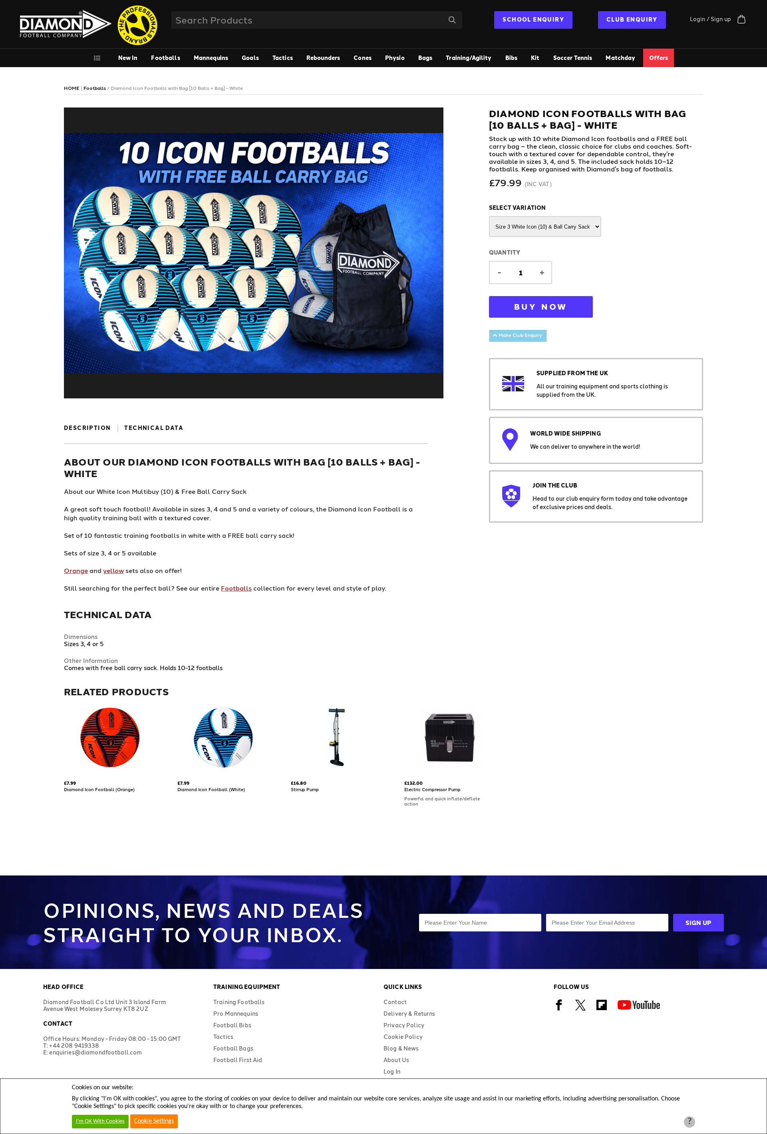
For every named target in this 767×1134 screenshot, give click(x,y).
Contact (395, 1002)
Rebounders (323, 57)
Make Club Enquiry (519, 335)
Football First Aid (237, 1059)
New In (128, 57)
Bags (425, 57)
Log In (392, 1071)
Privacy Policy (404, 1025)
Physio (395, 57)
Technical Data (153, 427)
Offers (658, 57)
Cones (363, 57)
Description (87, 427)
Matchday (620, 57)
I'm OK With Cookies (100, 1121)
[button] (64, 768)
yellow (113, 570)
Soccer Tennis (572, 57)
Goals (250, 57)
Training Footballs (239, 1002)
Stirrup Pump (305, 789)
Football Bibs (232, 1025)
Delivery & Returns (409, 1013)
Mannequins (211, 57)
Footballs (165, 57)
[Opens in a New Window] (559, 1009)
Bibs (511, 57)
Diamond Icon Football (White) (211, 789)
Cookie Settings (154, 1121)
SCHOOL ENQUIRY (533, 19)
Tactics (282, 57)
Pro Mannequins (235, 1013)
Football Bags (233, 1048)
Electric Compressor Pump (432, 789)
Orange (76, 570)
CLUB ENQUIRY (632, 19)
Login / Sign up (710, 19)
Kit (535, 57)
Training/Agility (468, 57)
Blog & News (401, 1048)
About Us (396, 1059)
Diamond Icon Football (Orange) (99, 789)
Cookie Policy (403, 1036)
